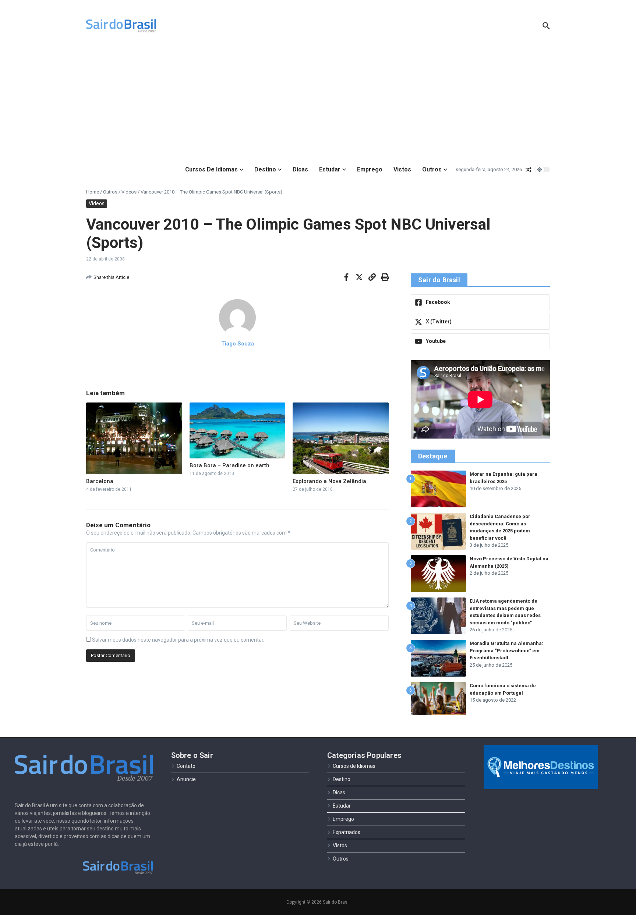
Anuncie (186, 779)
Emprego (369, 169)
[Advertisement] (318, 103)
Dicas (300, 169)
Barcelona (99, 481)
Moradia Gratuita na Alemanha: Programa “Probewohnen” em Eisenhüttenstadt (506, 650)
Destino (265, 169)
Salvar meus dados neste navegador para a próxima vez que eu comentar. (178, 640)
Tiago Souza (237, 343)
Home (92, 192)
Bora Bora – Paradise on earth (229, 465)
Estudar (329, 169)
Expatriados (346, 832)
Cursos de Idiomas (211, 169)
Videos (129, 192)
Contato (186, 766)
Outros (432, 169)
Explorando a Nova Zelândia (329, 481)
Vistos (402, 169)
